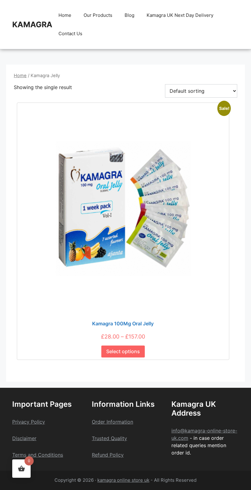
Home (64, 15)
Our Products (98, 15)
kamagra (32, 24)
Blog (129, 15)
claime (27, 438)
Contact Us (70, 33)
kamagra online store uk (123, 480)
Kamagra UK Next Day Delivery (180, 15)
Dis (16, 438)
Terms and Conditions (37, 455)
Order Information (112, 422)
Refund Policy (108, 455)
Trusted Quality (109, 438)
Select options (123, 351)
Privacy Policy (28, 422)
